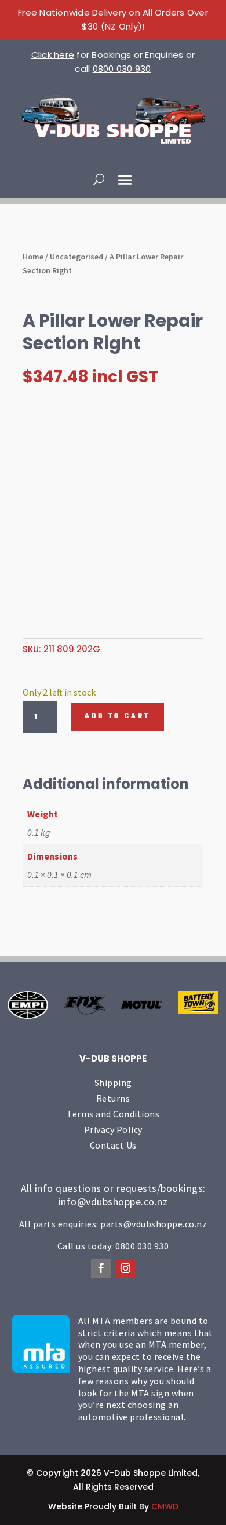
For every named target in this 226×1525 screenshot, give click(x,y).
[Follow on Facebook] (101, 1268)
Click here (53, 55)
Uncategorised (76, 256)
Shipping (113, 1082)
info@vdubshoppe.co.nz (113, 1201)
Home (33, 256)
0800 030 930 (122, 69)
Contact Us (113, 1145)
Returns (113, 1098)
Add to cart (117, 716)
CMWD (164, 1506)
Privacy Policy (113, 1129)
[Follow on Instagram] (125, 1268)
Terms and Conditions (113, 1114)
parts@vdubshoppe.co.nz (153, 1224)
